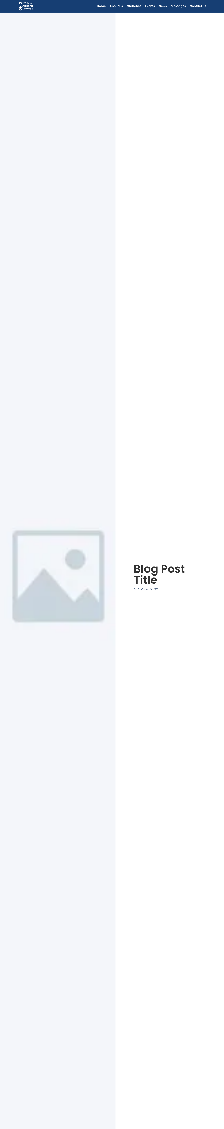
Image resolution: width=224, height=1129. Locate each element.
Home (101, 6)
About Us (116, 6)
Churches (134, 6)
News (163, 6)
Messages (178, 6)
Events (150, 6)
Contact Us (198, 6)
